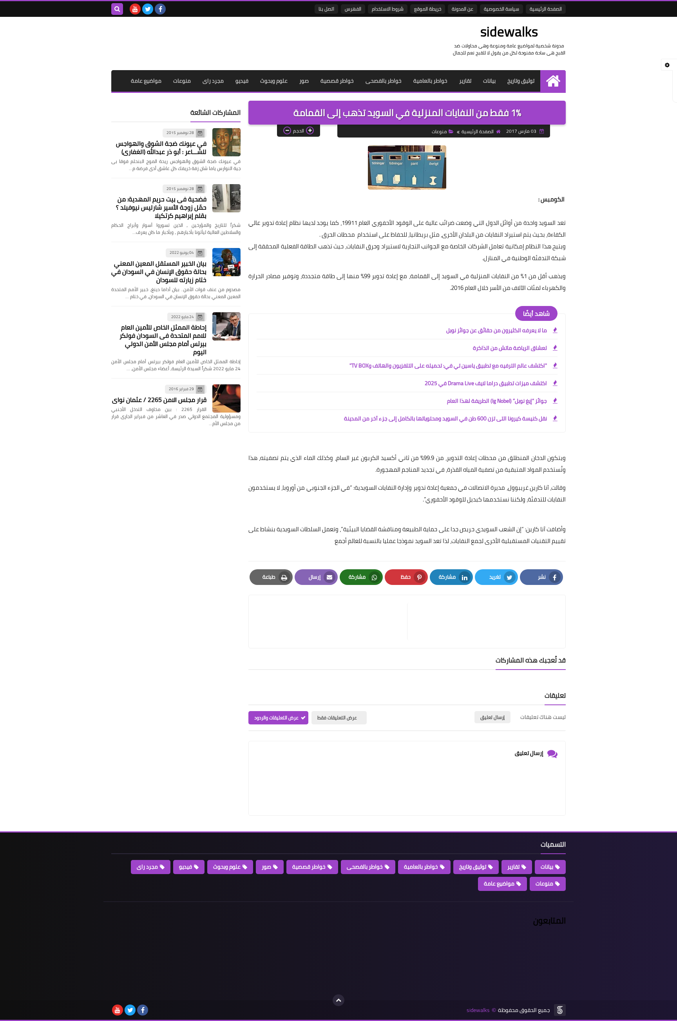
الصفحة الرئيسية (546, 8)
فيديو (241, 81)
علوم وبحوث (274, 81)
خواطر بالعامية (430, 81)
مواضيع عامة (146, 81)
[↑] (338, 1000)
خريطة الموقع (427, 8)
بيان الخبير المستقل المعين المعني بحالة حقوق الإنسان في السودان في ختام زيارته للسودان (158, 271)
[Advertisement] (253, 42)
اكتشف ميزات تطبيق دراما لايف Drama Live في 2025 (486, 383)
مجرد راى (213, 81)
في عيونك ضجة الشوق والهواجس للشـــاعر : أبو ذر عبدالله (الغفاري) (161, 147)
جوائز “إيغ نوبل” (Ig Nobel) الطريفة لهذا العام (497, 401)
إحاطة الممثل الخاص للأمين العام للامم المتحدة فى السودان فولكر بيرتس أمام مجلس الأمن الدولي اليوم (162, 339)
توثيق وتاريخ (520, 81)
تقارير (465, 81)
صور (304, 81)
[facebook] (160, 9)
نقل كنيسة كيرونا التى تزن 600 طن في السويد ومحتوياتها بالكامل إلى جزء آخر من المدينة (445, 418)
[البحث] (117, 9)
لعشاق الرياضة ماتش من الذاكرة (510, 348)
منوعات (182, 81)
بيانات (489, 81)
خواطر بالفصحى (384, 81)
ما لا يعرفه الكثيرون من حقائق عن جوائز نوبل (496, 330)
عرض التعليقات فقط (337, 717)
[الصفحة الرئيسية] (553, 81)
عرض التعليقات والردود (276, 717)
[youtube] (135, 9)
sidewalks (509, 31)
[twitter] (147, 9)
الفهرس (353, 8)
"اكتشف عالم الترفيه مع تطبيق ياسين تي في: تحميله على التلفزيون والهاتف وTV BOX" (448, 365)
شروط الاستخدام (388, 8)
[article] (332, 621)
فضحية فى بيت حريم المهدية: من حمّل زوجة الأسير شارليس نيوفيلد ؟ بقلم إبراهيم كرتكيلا (161, 207)
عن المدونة (462, 8)
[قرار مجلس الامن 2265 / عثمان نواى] (226, 398)
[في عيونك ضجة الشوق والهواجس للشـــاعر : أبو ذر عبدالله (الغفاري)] (226, 142)
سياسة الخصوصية (501, 8)
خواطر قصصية (337, 81)
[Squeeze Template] (560, 1010)
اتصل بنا (326, 8)
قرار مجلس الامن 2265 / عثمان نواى (159, 400)
